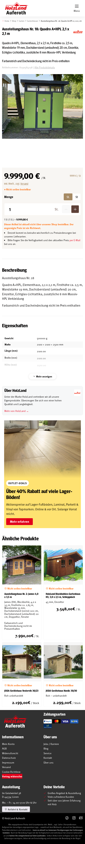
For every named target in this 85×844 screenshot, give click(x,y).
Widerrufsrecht (10, 753)
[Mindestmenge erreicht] (66, 209)
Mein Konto (8, 744)
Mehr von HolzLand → (16, 411)
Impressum (8, 762)
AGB (4, 748)
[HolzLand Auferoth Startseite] (14, 8)
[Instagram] (74, 818)
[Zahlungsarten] (48, 721)
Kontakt (48, 757)
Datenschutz (9, 757)
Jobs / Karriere (51, 744)
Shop (14, 21)
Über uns (48, 762)
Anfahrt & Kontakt (17, 809)
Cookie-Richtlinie (11, 771)
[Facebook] (67, 818)
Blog (46, 748)
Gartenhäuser (32, 21)
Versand (24, 183)
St (77, 197)
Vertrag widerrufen (12, 776)
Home (7, 21)
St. (68, 197)
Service (47, 753)
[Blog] (81, 818)
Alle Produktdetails (44, 67)
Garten (21, 21)
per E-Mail (75, 240)
